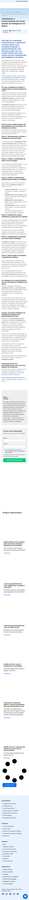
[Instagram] (6, 894)
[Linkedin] (10, 894)
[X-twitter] (14, 894)
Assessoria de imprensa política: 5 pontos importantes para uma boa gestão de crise (14, 704)
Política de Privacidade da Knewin (13, 450)
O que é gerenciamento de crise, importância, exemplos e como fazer (14, 585)
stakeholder (8, 247)
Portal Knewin (9, 12)
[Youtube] (17, 894)
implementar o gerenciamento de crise (15, 77)
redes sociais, (21, 150)
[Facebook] (3, 894)
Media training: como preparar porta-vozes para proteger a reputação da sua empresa (14, 543)
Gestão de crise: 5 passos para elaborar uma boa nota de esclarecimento (14, 748)
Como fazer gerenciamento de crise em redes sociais (14, 626)
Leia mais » (7, 553)
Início (3, 12)
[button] (9, 785)
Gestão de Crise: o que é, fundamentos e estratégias (13, 665)
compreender (21, 189)
